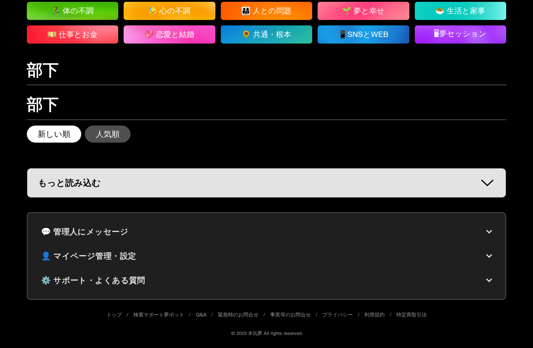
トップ (114, 315)
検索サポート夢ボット (158, 315)
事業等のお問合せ (290, 315)
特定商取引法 (411, 315)
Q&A (201, 315)
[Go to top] (513, 332)
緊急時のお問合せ (238, 315)
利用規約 (374, 315)
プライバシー (337, 315)
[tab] (54, 134)
